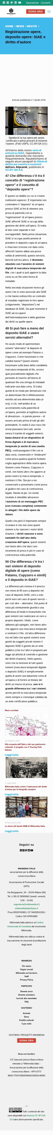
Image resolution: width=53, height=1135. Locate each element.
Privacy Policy (26, 980)
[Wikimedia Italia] (11, 11)
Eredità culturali (26, 1020)
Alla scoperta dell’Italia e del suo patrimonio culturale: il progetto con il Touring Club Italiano (25, 747)
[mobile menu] (49, 11)
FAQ (26, 1002)
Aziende (26, 1013)
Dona (26, 1017)
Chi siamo (26, 966)
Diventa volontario (26, 995)
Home (9, 26)
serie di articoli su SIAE (23, 152)
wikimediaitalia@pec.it (26, 908)
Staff (26, 976)
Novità (32, 26)
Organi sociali (26, 969)
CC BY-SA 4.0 (14, 169)
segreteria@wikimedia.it (26, 904)
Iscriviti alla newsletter (26, 998)
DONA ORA (35, 11)
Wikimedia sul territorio (26, 973)
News (20, 26)
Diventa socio (26, 991)
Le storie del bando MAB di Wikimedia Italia (25, 826)
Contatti (45, 2)
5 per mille (26, 1024)
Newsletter (32, 2)
